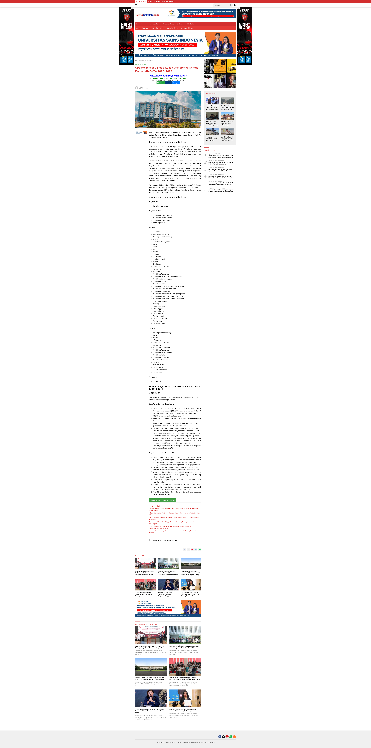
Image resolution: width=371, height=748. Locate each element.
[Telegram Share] (195, 549)
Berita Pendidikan (153, 24)
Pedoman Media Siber (191, 742)
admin (141, 87)
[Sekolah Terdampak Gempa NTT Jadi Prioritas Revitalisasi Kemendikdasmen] (212, 100)
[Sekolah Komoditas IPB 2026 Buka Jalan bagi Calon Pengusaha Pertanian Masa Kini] (168, 563)
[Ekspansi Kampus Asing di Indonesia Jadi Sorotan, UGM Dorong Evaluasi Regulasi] (191, 585)
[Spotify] (230, 737)
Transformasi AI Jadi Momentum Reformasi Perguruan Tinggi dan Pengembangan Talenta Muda (170, 527)
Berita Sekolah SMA (172, 28)
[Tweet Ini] (188, 549)
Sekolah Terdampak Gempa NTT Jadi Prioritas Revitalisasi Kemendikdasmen (212, 107)
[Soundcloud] (234, 736)
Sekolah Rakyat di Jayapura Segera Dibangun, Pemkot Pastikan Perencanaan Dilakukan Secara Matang (227, 138)
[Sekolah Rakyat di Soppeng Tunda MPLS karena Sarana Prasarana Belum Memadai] (227, 116)
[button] (231, 5)
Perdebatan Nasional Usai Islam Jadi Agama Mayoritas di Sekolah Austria (220, 170)
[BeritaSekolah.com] (147, 14)
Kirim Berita (190, 24)
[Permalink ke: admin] (136, 88)
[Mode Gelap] (235, 5)
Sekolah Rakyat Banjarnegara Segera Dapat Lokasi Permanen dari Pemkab (220, 191)
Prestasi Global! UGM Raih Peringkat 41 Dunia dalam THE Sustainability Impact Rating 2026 (174, 518)
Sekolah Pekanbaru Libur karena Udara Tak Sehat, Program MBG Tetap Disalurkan (227, 107)
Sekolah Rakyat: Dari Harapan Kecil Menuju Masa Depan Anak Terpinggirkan (221, 177)
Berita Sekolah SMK (187, 28)
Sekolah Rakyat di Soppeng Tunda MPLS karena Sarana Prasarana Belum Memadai (227, 123)
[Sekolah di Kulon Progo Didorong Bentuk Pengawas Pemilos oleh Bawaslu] (212, 116)
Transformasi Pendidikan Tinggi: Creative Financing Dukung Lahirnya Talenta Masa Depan (173, 523)
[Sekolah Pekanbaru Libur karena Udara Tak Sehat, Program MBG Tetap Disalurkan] (227, 100)
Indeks (180, 742)
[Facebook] (219, 737)
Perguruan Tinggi (168, 24)
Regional (179, 24)
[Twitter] (223, 737)
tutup (132, 8)
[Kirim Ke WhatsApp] (199, 549)
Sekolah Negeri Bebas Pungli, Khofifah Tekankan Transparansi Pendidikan (220, 184)
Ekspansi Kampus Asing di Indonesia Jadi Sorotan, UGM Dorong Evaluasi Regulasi (172, 532)
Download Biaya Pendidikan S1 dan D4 (162, 500)
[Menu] (136, 5)
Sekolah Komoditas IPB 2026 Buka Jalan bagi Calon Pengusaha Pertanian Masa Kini (174, 514)
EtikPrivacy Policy (170, 742)
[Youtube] (227, 737)
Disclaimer (159, 742)
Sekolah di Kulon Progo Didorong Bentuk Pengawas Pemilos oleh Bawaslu (211, 123)
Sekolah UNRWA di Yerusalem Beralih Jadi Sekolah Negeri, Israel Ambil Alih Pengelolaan (212, 138)
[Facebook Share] (184, 549)
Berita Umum (140, 24)
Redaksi (203, 742)
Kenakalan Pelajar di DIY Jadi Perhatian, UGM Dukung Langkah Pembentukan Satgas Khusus (173, 509)
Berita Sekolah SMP (157, 28)
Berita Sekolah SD (142, 28)
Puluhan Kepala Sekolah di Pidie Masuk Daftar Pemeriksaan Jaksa (220, 163)
